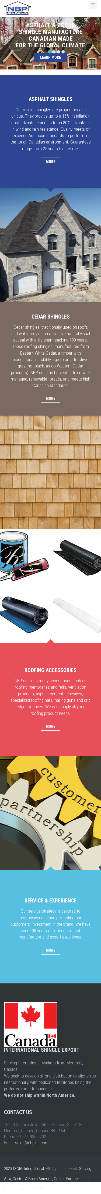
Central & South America (32, 1178)
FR (41, 1189)
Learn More (50, 57)
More (50, 162)
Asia (7, 1178)
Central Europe (66, 1178)
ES (35, 1189)
